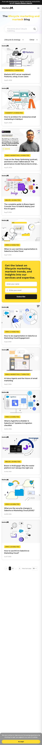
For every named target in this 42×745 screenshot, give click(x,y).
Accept (21, 742)
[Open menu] (38, 8)
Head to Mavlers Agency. (23, 3)
